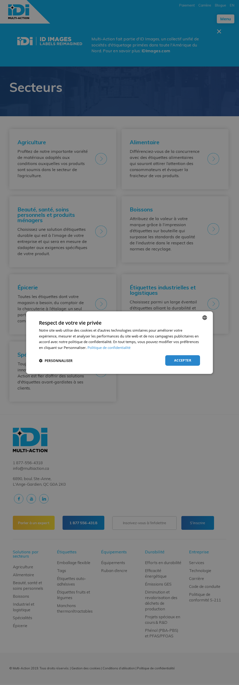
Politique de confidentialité (109, 347)
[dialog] (119, 342)
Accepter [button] (182, 360)
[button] (56, 360)
